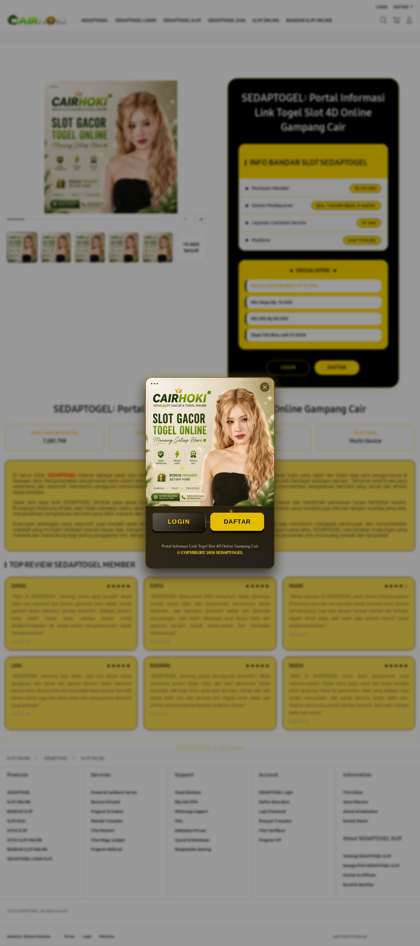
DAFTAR (237, 521)
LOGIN (179, 521)
